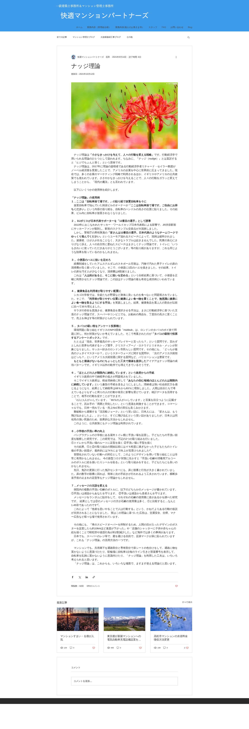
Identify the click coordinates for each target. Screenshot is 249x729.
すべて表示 (187, 602)
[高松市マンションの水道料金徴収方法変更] (171, 619)
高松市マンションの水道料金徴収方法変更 (171, 638)
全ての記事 (62, 37)
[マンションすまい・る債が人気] (78, 619)
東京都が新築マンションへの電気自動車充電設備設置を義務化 (124, 638)
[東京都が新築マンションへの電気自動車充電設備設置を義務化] (124, 619)
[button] (188, 37)
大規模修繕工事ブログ (111, 37)
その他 (130, 37)
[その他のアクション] (176, 57)
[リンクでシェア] (93, 577)
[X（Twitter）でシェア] (79, 577)
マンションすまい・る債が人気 (77, 638)
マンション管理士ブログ (84, 37)
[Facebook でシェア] (72, 577)
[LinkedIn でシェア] (86, 577)
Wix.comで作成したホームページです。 (105, 718)
